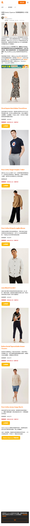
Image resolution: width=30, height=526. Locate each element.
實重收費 (19, 58)
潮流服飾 (10, 7)
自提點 (7, 59)
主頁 (2, 7)
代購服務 (25, 59)
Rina (6, 17)
